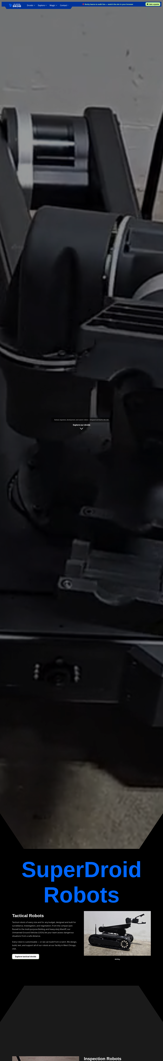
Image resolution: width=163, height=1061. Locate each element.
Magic (52, 5)
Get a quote (154, 4)
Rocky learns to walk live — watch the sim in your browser (109, 4)
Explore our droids (81, 425)
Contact (63, 5)
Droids (30, 5)
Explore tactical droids (25, 956)
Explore (41, 5)
